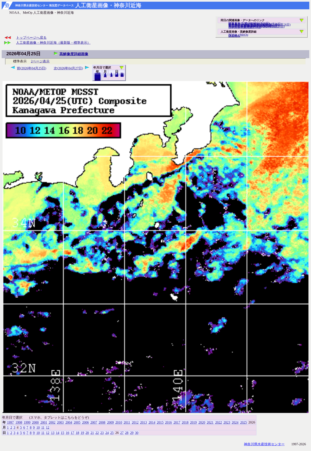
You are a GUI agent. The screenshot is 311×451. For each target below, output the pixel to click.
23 (102, 432)
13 (52, 432)
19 (82, 432)
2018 (185, 422)
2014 (152, 422)
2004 (68, 422)
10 (111, 75)
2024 (235, 422)
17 (72, 432)
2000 (35, 422)
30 (122, 75)
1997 (10, 422)
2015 (160, 422)
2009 (110, 422)
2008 (102, 422)
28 (126, 432)
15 (62, 432)
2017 (176, 422)
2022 (218, 422)
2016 (168, 422)
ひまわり (234, 35)
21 (92, 432)
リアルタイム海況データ (244, 27)
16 (67, 432)
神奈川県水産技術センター (264, 444)
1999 (27, 422)
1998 (18, 422)
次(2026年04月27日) (68, 68)
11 (42, 427)
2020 (201, 422)
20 (116, 75)
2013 (143, 422)
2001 (43, 422)
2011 (127, 422)
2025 (97, 79)
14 (57, 432)
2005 (77, 422)
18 (77, 432)
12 (105, 75)
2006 (85, 422)
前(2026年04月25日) (31, 68)
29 (131, 432)
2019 (193, 422)
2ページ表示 (40, 61)
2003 (60, 422)
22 (97, 432)
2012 (135, 422)
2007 (93, 422)
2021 (210, 422)
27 (122, 432)
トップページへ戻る (31, 37)
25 (112, 432)
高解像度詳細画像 (73, 54)
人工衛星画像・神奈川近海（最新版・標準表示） (53, 42)
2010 (118, 422)
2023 (226, 422)
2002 (52, 422)
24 (107, 432)
